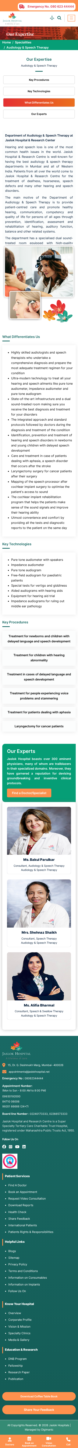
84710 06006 (11, 1101)
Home (6, 42)
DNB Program (17, 1359)
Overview (14, 1313)
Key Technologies (39, 91)
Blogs (12, 1251)
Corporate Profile (20, 1320)
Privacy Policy (17, 1264)
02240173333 (39, 1113)
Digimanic (47, 1429)
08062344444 (34, 1078)
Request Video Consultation (27, 1198)
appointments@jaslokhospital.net (29, 1071)
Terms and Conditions (23, 1271)
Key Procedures (39, 79)
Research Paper (19, 1372)
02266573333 (58, 1113)
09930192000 (11, 1096)
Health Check (17, 1212)
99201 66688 (15, 1106)
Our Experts (39, 113)
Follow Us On (17, 1291)
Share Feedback (19, 1218)
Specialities (23, 42)
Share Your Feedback (39, 1410)
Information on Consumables (27, 1277)
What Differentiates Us (39, 102)
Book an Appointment (22, 1192)
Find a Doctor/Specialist (29, 793)
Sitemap (13, 1257)
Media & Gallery (18, 1340)
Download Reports (20, 1205)
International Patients (22, 1225)
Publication (15, 1379)
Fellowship (15, 1365)
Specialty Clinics (19, 1333)
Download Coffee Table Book (39, 1396)
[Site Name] (12, 18)
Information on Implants (24, 1284)
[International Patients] (52, 18)
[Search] (59, 18)
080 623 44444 (62, 6)
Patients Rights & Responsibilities (30, 1232)
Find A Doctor (17, 1185)
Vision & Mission (19, 1326)
